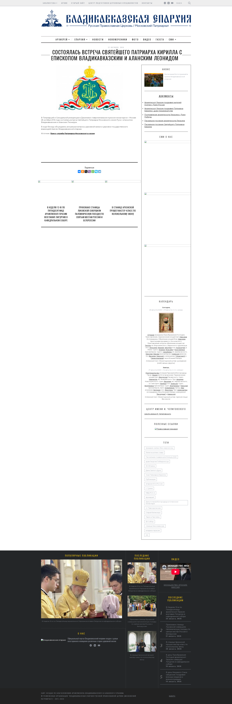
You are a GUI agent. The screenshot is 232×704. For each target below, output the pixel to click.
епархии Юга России (154, 484)
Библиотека (49, 3)
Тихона (148, 345)
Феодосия (163, 377)
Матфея (163, 384)
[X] (86, 171)
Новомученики (117, 39)
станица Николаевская (155, 526)
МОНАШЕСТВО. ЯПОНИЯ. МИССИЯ (175, 586)
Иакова (156, 354)
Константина (180, 350)
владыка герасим (153, 530)
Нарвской (171, 394)
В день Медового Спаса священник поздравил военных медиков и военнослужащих (176, 675)
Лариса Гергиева (153, 517)
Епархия (80, 39)
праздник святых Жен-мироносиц (159, 448)
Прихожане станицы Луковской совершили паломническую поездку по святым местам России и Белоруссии (89, 214)
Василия (152, 356)
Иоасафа (169, 350)
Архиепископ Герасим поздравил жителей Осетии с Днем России (162, 103)
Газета (160, 39)
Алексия (175, 354)
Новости (98, 39)
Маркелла (153, 379)
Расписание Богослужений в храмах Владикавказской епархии (176, 76)
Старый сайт (78, 3)
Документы (166, 96)
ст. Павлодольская (153, 508)
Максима (183, 337)
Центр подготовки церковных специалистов (113, 3)
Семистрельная (157, 358)
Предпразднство (152, 373)
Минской (160, 356)
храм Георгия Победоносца (157, 461)
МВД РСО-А (150, 493)
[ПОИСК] (189, 3)
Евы (182, 388)
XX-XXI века (150, 466)
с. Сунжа (149, 488)
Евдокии (156, 390)
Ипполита (153, 348)
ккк (147, 535)
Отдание (150, 335)
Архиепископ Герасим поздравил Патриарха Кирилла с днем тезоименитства (163, 109)
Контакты (147, 3)
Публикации (151, 479)
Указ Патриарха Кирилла (156, 475)
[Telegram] (99, 171)
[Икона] (166, 333)
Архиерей (62, 39)
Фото (135, 39)
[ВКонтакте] (79, 171)
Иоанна (162, 350)
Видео (147, 39)
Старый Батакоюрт (153, 512)
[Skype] (96, 171)
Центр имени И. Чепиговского (157, 414)
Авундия (168, 348)
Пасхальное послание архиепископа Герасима (164, 121)
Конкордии (180, 348)
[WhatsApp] (92, 171)
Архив (64, 3)
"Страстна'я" (180, 356)
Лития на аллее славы (154, 452)
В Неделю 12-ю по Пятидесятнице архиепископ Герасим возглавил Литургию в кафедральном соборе (56, 214)
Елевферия (169, 388)
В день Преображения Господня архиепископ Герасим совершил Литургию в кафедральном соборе (177, 659)
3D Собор (150, 521)
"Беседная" (161, 394)
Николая (149, 354)
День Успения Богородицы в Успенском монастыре (162, 503)
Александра (182, 390)
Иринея (161, 348)
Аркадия (179, 379)
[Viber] (89, 171)
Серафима (167, 352)
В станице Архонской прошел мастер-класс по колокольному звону (123, 210)
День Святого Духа (153, 470)
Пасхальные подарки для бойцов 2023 (161, 457)
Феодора (169, 390)
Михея (154, 375)
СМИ (171, 39)
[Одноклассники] (82, 171)
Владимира (149, 386)
